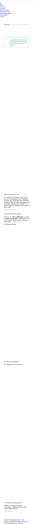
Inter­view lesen (16, 222)
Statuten (18, 521)
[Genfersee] (15, 60)
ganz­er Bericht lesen (11, 209)
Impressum (25, 521)
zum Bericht (8, 511)
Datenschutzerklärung (11, 523)
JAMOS (20, 523)
